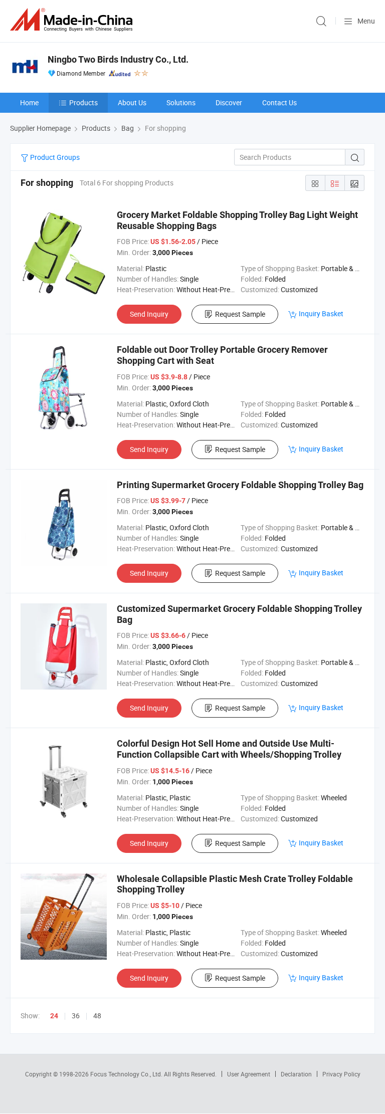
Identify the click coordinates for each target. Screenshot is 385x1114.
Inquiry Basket (321, 313)
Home (29, 102)
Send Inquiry (149, 314)
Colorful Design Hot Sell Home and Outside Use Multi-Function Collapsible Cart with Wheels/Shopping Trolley (229, 749)
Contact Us (279, 102)
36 (76, 1015)
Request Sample (240, 314)
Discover (229, 102)
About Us (132, 102)
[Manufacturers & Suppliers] (73, 20)
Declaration (296, 1074)
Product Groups (54, 157)
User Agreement (248, 1074)
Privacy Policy (341, 1074)
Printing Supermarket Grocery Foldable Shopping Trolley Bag (240, 485)
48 (97, 1015)
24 (54, 1016)
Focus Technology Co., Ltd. (127, 1074)
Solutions (181, 102)
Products (83, 102)
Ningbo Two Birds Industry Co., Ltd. (118, 59)
